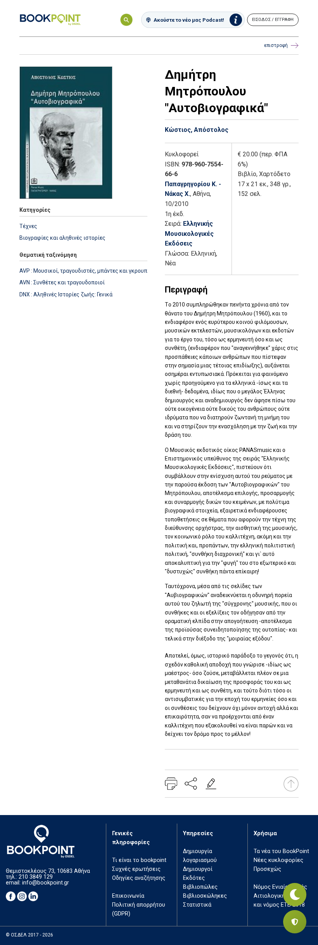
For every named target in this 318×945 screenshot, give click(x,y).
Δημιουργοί (198, 869)
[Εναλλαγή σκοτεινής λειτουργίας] (294, 894)
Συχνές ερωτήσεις (136, 869)
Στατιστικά (197, 905)
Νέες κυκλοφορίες (278, 860)
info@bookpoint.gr (45, 882)
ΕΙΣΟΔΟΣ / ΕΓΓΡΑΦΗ (273, 19)
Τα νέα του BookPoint (281, 851)
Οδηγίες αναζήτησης (138, 878)
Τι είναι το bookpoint (139, 860)
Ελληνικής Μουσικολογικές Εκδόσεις (189, 233)
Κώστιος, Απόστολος (196, 129)
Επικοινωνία (128, 896)
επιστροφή (276, 45)
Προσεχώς (267, 869)
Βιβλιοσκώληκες (205, 896)
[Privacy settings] (294, 921)
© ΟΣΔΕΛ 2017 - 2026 (29, 935)
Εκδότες (194, 878)
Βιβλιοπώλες (200, 887)
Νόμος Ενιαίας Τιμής (280, 887)
